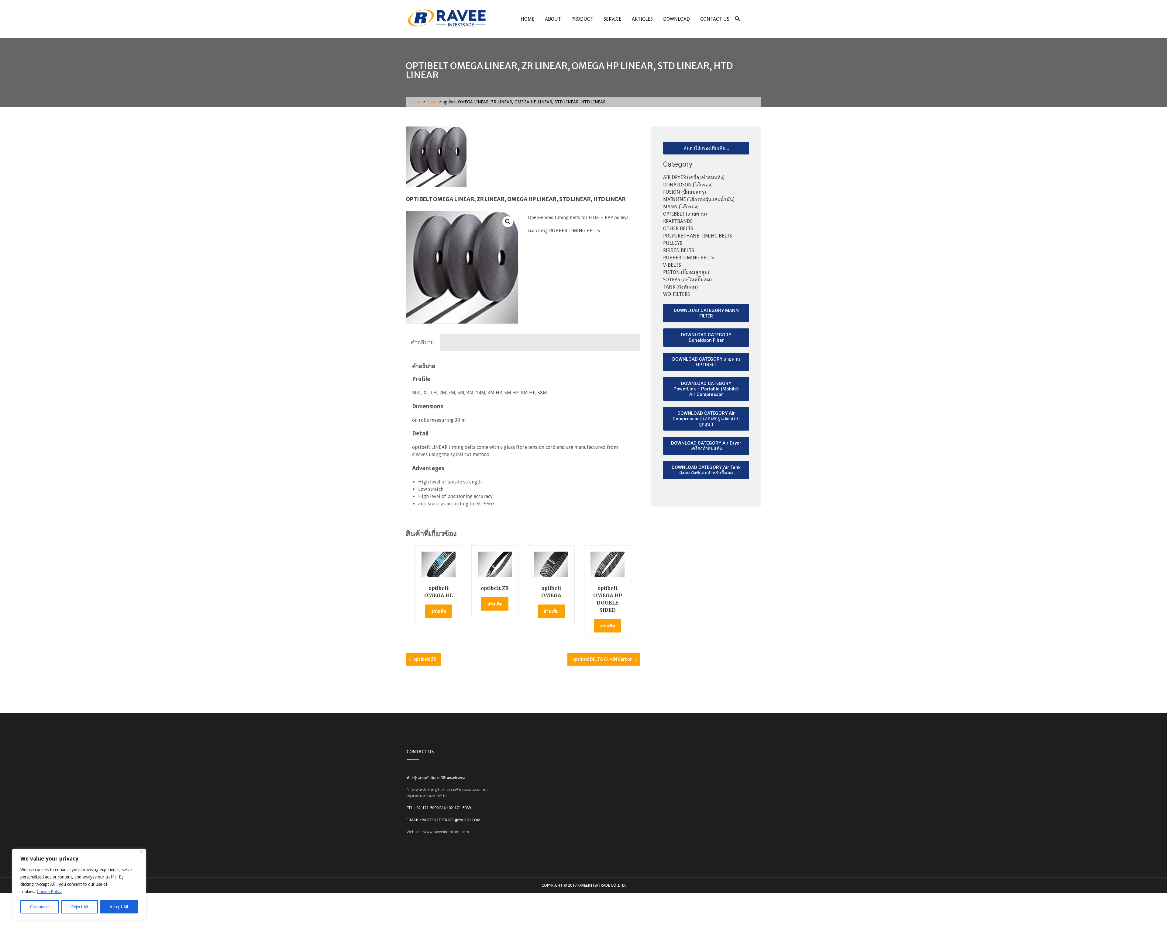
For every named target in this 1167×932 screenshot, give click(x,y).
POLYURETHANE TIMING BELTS (697, 236)
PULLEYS (672, 243)
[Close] (141, 851)
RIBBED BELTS (678, 250)
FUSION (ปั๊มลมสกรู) (684, 192)
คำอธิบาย (422, 342)
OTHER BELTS (678, 228)
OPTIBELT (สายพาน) (685, 214)
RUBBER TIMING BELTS (574, 231)
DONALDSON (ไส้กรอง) (688, 185)
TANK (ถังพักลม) (680, 287)
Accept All (119, 906)
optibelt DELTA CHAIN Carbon (602, 659)
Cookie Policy (49, 891)
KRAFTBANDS (678, 221)
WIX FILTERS (676, 294)
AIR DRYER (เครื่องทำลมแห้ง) (694, 177)
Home (528, 19)
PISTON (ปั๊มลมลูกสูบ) (686, 272)
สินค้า (431, 101)
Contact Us (714, 19)
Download (676, 19)
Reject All (79, 906)
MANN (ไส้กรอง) (681, 207)
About (553, 19)
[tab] (422, 342)
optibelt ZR (424, 659)
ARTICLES (642, 19)
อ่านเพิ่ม (438, 611)
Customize (40, 906)
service (612, 19)
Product (582, 19)
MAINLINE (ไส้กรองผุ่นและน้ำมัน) (699, 199)
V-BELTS (672, 265)
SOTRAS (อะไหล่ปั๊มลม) (687, 279)
